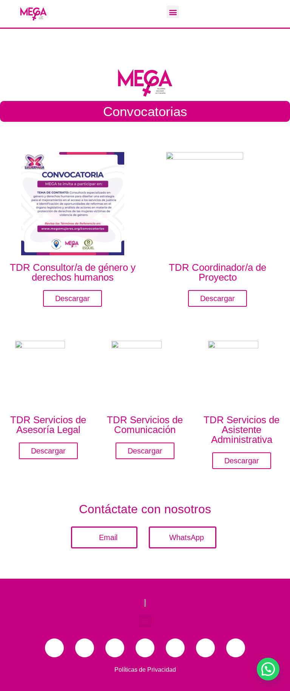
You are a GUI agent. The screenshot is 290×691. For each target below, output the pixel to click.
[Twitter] (84, 647)
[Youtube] (114, 647)
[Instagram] (145, 647)
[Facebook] (54, 647)
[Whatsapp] (205, 647)
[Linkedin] (175, 647)
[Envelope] (235, 647)
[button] (173, 12)
